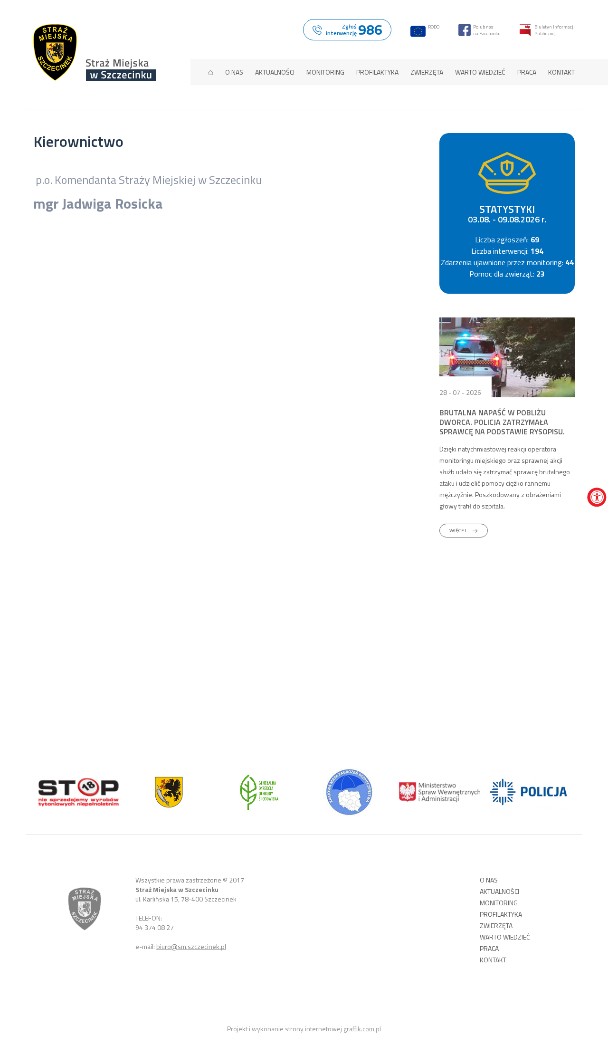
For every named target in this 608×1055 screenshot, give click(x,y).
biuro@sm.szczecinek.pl (191, 946)
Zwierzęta (426, 72)
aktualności (274, 72)
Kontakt (561, 72)
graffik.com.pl (362, 1029)
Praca (526, 72)
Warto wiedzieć (480, 72)
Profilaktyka (377, 72)
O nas (234, 72)
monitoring (325, 72)
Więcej (458, 530)
